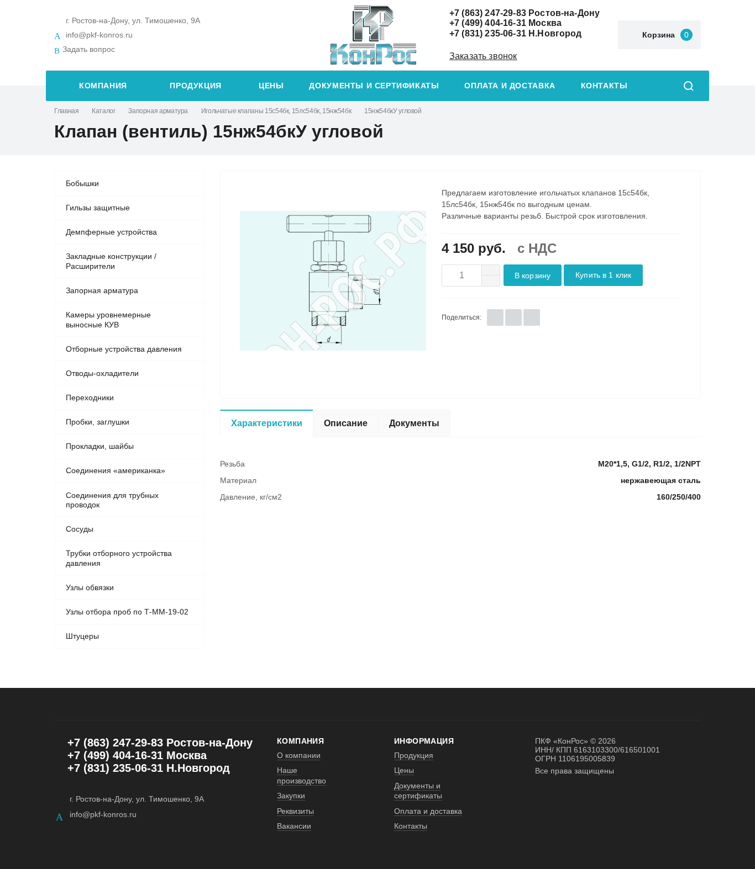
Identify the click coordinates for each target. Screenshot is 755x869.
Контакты (604, 86)
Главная (66, 111)
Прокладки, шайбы (100, 446)
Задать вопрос (88, 49)
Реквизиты (295, 811)
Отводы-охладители (102, 373)
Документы (414, 423)
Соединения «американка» (115, 470)
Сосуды (79, 528)
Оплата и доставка (509, 86)
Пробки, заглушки (97, 421)
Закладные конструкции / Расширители (111, 261)
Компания (103, 86)
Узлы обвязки (90, 587)
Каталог (103, 111)
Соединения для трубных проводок (112, 500)
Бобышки (82, 183)
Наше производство (301, 775)
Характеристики (266, 423)
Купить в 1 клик (603, 275)
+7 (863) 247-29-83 (487, 13)
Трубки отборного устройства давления (119, 558)
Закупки (291, 795)
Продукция (196, 86)
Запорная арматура (158, 111)
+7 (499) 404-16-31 (487, 23)
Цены (271, 86)
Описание (346, 423)
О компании (299, 755)
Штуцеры (82, 636)
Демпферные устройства (111, 231)
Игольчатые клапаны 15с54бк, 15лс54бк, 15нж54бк (276, 111)
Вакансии (294, 826)
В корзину (532, 276)
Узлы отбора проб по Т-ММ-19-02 (127, 611)
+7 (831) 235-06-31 (487, 33)
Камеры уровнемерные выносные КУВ (108, 319)
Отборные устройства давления (124, 349)
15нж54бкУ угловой (393, 111)
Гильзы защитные (98, 207)
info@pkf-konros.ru (99, 34)
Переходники (90, 397)
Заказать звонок (483, 56)
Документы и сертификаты (374, 86)
